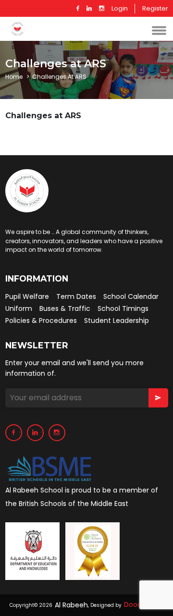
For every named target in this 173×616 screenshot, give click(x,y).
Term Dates (76, 297)
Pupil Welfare (27, 297)
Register (155, 8)
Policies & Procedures (41, 321)
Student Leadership (116, 321)
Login (119, 8)
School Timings (123, 309)
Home (14, 77)
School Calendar (131, 297)
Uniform (18, 309)
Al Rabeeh (71, 605)
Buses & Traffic (64, 309)
